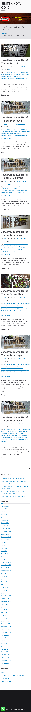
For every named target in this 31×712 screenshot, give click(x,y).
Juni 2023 (4, 610)
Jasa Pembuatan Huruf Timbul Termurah (16, 192)
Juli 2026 (4, 509)
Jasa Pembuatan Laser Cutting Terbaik (12, 478)
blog (9, 69)
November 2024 (6, 565)
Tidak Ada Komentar (6, 81)
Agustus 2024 (5, 573)
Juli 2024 (4, 576)
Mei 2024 (4, 582)
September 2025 (6, 537)
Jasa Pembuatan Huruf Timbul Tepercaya (16, 435)
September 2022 (6, 632)
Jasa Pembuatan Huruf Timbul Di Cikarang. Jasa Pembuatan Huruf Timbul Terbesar (15, 433)
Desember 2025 (6, 528)
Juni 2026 (4, 511)
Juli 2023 (4, 607)
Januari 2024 (5, 593)
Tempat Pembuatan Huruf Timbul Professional (14, 496)
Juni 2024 (4, 579)
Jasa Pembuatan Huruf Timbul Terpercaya (17, 78)
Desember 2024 (6, 562)
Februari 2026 (5, 523)
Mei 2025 (4, 548)
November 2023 (6, 596)
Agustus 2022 (5, 635)
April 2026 (4, 517)
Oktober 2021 (5, 657)
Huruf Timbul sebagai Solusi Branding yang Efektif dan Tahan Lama (13, 492)
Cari (2, 464)
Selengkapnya (5, 95)
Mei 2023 (4, 612)
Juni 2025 (4, 545)
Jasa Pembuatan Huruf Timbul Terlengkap (16, 249)
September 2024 (6, 570)
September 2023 (6, 601)
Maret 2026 (4, 520)
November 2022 (6, 626)
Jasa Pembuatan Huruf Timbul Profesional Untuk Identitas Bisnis (15, 488)
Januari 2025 (5, 559)
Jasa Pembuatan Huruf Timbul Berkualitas (14, 129)
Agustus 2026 (5, 506)
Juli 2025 (4, 542)
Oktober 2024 (5, 568)
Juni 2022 (4, 640)
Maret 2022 (4, 649)
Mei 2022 (4, 643)
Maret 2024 (4, 587)
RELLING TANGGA (6, 681)
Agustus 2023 (5, 604)
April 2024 (4, 584)
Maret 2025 (4, 554)
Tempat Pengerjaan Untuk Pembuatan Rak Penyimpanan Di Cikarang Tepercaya (13, 482)
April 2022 (4, 646)
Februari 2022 (5, 652)
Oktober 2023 (5, 598)
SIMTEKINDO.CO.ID (20, 709)
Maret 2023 (4, 615)
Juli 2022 (4, 638)
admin (5, 66)
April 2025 (4, 551)
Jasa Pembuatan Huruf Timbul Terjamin (16, 309)
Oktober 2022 (5, 629)
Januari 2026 (5, 525)
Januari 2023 (5, 621)
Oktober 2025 (5, 534)
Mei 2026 (4, 514)
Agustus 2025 (5, 539)
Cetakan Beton (5, 678)
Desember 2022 (6, 624)
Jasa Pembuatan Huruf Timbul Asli (12, 303)
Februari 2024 (5, 590)
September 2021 (6, 660)
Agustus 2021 (5, 663)
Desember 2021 (5, 654)
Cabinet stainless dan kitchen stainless (12, 675)
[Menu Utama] (28, 6)
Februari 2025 (5, 556)
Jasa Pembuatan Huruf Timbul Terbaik (16, 370)
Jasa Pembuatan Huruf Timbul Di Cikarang (14, 72)
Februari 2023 (5, 618)
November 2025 (6, 531)
